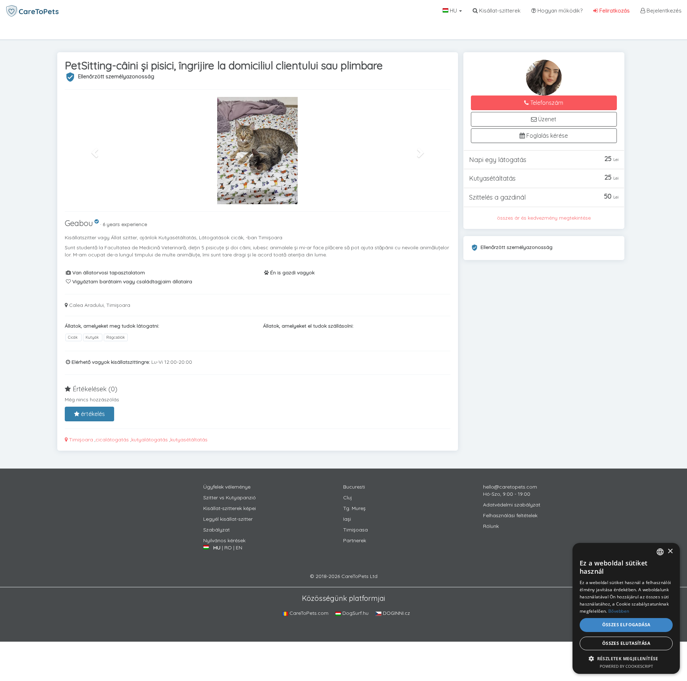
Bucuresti (354, 487)
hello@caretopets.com (510, 487)
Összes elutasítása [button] (626, 643)
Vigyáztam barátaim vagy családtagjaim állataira (131, 281)
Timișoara (80, 439)
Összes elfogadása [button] (626, 625)
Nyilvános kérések (224, 540)
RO (228, 547)
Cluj (347, 497)
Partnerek (354, 540)
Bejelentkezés (663, 10)
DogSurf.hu (355, 613)
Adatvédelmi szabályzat (511, 504)
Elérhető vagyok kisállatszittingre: (110, 362)
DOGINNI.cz (395, 613)
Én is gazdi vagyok (292, 272)
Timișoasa (355, 529)
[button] (94, 150)
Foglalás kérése (546, 135)
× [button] (670, 551)
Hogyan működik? (559, 10)
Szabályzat (216, 529)
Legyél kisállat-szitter (228, 519)
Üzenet (546, 119)
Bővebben (618, 611)
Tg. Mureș (354, 508)
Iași (347, 519)
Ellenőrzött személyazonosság (116, 76)
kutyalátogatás (149, 439)
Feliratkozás (614, 10)
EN (239, 547)
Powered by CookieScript (626, 666)
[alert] (626, 608)
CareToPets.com (308, 613)
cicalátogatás (112, 439)
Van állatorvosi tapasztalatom (108, 272)
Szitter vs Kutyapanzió (229, 497)
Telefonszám (546, 102)
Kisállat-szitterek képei (229, 508)
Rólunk (491, 526)
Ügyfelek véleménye (226, 487)
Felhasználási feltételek (510, 515)
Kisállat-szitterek (499, 10)
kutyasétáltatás (189, 439)
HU (453, 10)
